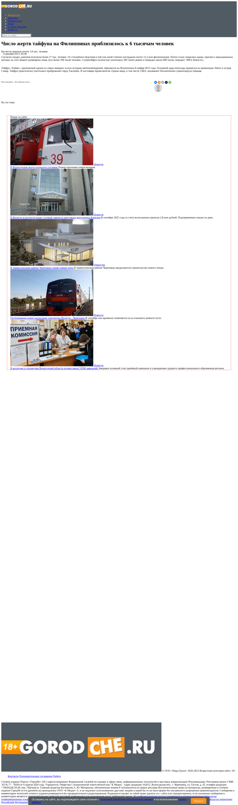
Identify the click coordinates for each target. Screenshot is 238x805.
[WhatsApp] (169, 82)
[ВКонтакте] (155, 82)
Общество (15, 20)
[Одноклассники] (159, 82)
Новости (14, 15)
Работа (12, 29)
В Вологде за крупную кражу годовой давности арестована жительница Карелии (55, 217)
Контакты (13, 776)
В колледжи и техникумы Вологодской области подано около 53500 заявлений (54, 368)
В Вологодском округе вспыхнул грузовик (34, 167)
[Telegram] (162, 82)
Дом (11, 23)
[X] (166, 82)
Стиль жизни (17, 26)
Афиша (13, 18)
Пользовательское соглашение (36, 776)
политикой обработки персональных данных (126, 799)
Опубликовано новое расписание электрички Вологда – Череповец (47, 318)
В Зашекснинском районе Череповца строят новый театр (42, 267)
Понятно (198, 801)
